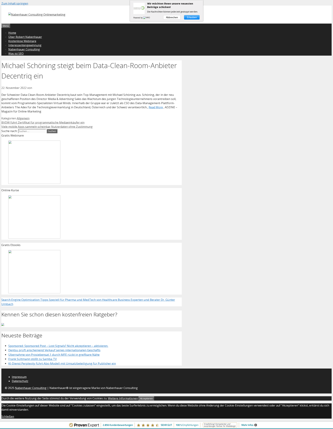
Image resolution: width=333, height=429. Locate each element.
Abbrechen (172, 17)
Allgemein (23, 118)
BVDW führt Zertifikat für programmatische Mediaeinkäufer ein (42, 122)
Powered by (138, 17)
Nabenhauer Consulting (24, 49)
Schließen (7, 416)
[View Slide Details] (34, 183)
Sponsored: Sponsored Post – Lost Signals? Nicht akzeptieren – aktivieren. (58, 346)
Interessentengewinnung (24, 45)
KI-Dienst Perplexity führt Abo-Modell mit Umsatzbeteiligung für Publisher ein (62, 363)
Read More (156, 107)
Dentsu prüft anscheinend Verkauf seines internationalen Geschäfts (54, 350)
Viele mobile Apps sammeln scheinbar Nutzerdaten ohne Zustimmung (47, 127)
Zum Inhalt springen (14, 3)
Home (12, 33)
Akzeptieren (146, 398)
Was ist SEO (16, 53)
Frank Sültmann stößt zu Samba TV (32, 359)
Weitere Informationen (123, 398)
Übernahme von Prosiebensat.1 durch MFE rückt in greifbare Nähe (54, 355)
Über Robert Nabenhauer (25, 37)
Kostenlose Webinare (22, 41)
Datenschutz (20, 381)
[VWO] (146, 17)
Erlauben (192, 17)
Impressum (19, 377)
